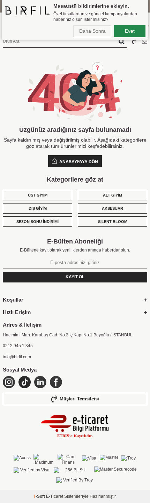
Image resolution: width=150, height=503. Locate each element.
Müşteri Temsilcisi (79, 398)
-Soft (39, 496)
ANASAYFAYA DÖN (78, 161)
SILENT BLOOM (112, 221)
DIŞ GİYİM (38, 208)
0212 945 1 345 (18, 345)
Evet (130, 31)
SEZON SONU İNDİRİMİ (37, 221)
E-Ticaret (54, 496)
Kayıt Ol (75, 276)
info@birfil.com (17, 356)
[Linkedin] (40, 382)
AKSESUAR (112, 208)
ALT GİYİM (112, 195)
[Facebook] (56, 382)
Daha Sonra (92, 31)
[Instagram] (9, 382)
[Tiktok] (24, 382)
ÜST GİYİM (37, 195)
